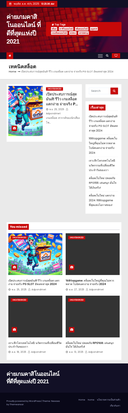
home (91, 399)
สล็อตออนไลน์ (82, 28)
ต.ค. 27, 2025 (76, 289)
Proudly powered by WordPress (24, 401)
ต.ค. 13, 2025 (76, 352)
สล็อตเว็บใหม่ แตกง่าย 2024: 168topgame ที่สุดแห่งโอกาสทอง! (101, 200)
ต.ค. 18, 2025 (19, 352)
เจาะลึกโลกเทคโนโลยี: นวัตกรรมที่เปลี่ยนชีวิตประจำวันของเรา (102, 165)
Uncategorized (54, 89)
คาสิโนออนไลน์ (66, 28)
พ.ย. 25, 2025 (56, 109)
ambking (83, 33)
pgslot (94, 28)
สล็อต (54, 28)
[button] (108, 55)
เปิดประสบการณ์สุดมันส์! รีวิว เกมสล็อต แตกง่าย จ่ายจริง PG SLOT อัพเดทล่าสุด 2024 (62, 104)
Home (12, 71)
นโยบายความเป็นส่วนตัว (108, 399)
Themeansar (17, 404)
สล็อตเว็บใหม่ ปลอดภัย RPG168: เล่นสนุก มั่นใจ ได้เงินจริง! (102, 183)
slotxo (73, 33)
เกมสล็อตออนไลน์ (59, 33)
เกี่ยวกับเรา (115, 405)
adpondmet (38, 289)
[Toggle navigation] (100, 55)
